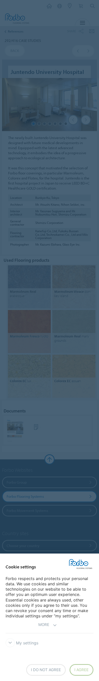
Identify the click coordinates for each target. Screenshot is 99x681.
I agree (81, 669)
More (43, 624)
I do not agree (46, 669)
